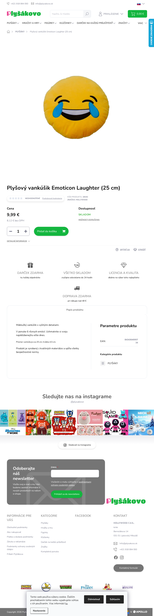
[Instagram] (122, 557)
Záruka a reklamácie (16, 541)
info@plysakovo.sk (128, 543)
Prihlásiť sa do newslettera (66, 494)
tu (66, 603)
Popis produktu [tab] (74, 309)
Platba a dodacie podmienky (20, 536)
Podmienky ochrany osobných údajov (21, 548)
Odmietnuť (94, 599)
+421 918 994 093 (128, 549)
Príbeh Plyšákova (15, 554)
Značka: (77, 200)
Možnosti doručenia (89, 220)
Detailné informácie (17, 241)
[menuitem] (13, 23)
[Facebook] (116, 557)
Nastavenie (39, 610)
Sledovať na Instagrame (80, 445)
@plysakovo (77, 401)
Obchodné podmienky (17, 527)
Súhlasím (115, 599)
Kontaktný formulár (128, 568)
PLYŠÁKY (113, 363)
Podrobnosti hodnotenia (52, 198)
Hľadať (87, 13)
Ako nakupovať (14, 532)
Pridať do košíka (47, 231)
